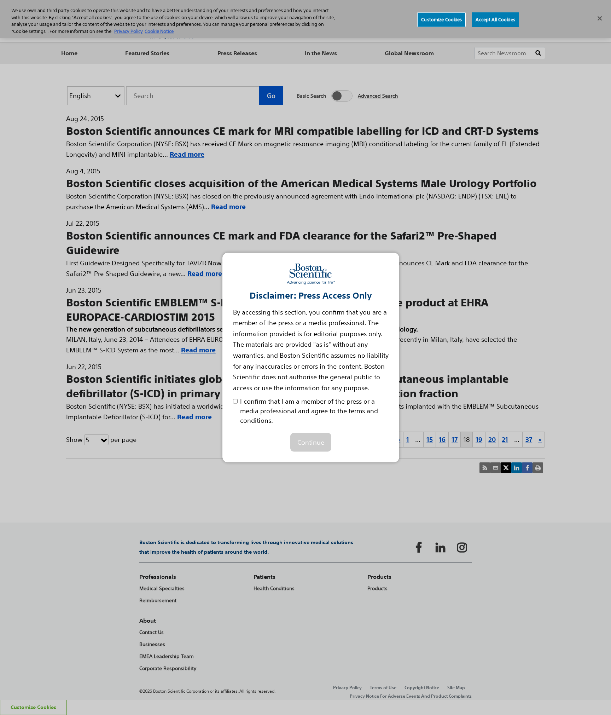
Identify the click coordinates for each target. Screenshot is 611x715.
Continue (310, 442)
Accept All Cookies (495, 20)
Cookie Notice (159, 31)
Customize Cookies (441, 20)
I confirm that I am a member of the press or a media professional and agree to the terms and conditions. (309, 410)
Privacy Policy (128, 31)
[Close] (599, 18)
